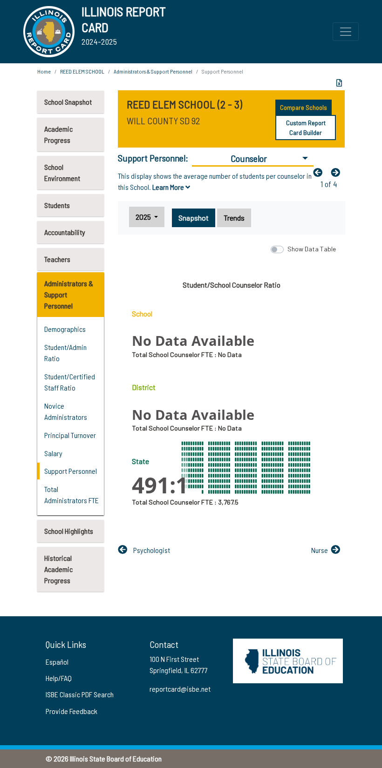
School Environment (62, 172)
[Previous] (320, 172)
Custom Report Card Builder (306, 127)
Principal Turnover (70, 435)
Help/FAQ (59, 678)
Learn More (168, 186)
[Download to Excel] (339, 82)
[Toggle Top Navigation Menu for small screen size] (346, 31)
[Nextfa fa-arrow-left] (338, 172)
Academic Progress (58, 134)
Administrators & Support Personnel (68, 294)
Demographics (65, 328)
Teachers (57, 259)
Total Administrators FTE (71, 495)
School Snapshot (68, 101)
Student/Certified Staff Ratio (69, 382)
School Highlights (68, 530)
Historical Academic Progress (58, 569)
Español (57, 661)
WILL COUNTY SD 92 (163, 120)
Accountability (64, 232)
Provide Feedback (71, 711)
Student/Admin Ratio (65, 353)
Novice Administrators (65, 411)
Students (57, 205)
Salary (53, 453)
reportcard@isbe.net (180, 688)
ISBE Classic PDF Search (80, 694)
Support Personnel (70, 470)
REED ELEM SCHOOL (82, 71)
